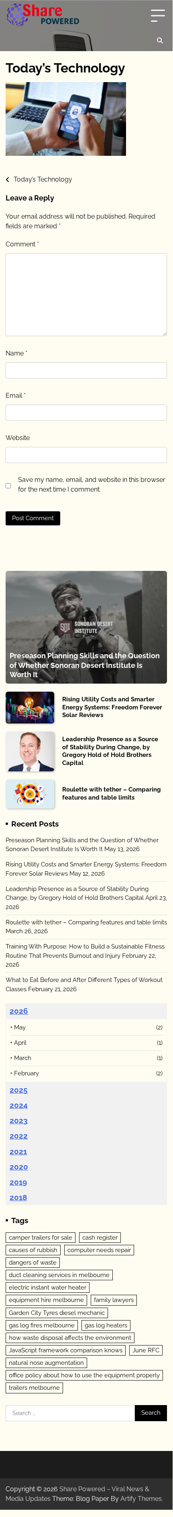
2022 (19, 1135)
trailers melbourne (34, 1387)
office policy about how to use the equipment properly (84, 1375)
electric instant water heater (47, 1287)
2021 (18, 1151)
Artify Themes (141, 1499)
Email (16, 395)
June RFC (145, 1350)
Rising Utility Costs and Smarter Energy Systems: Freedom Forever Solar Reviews (112, 707)
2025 (19, 1089)
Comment (22, 244)
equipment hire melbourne (46, 1300)
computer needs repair (99, 1250)
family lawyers (114, 1300)
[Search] (160, 40)
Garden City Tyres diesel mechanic (57, 1313)
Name (16, 353)
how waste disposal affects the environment (70, 1337)
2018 (18, 1197)
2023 (19, 1120)
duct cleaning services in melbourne (59, 1275)
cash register (100, 1237)
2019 (18, 1182)
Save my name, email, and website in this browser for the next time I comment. (91, 484)
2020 (19, 1166)
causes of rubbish (33, 1250)
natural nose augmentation (46, 1362)
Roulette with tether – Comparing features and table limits (111, 793)
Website (18, 438)
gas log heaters (106, 1325)
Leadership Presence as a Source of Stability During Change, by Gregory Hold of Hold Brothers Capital (110, 751)
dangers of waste (33, 1262)
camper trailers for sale (40, 1237)
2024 (19, 1105)
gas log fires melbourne (42, 1325)
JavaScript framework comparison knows (65, 1350)
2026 (19, 1011)
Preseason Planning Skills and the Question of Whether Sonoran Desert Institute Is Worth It (85, 665)
